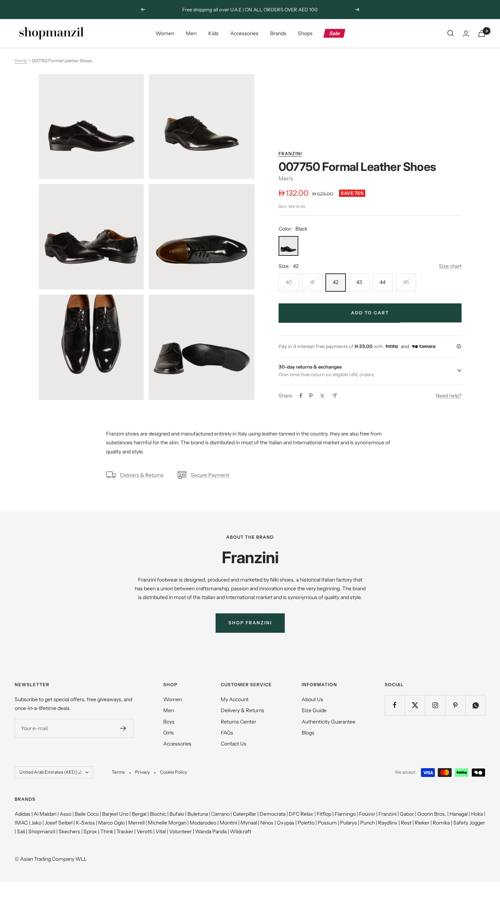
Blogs (308, 732)
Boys (169, 721)
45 (406, 282)
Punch (367, 822)
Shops (305, 33)
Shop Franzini (250, 622)
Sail (21, 831)
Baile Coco (87, 814)
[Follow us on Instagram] (435, 705)
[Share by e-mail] (334, 395)
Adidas (22, 814)
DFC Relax (301, 814)
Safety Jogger (469, 822)
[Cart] (481, 33)
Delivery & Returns (142, 475)
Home (21, 60)
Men (191, 33)
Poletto (306, 822)
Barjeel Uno (115, 814)
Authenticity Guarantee (328, 721)
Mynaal (248, 822)
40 (289, 282)
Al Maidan (45, 814)
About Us (312, 699)
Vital (161, 831)
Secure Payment (210, 475)
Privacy (142, 772)
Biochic (158, 814)
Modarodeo (203, 822)
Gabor (407, 814)
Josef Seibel (58, 822)
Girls (168, 732)
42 (336, 282)
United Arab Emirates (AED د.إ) (50, 772)
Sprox (90, 831)
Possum (327, 822)
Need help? (449, 395)
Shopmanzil (41, 831)
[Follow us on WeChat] (475, 705)
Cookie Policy (173, 772)
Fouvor (367, 814)
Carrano (220, 814)
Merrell (136, 822)
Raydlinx (388, 822)
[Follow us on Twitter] (415, 705)
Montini (228, 822)
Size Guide (314, 710)
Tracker (124, 831)
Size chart (450, 266)
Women (165, 33)
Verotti (144, 831)
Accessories (244, 33)
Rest (406, 822)
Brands (278, 33)
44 (382, 282)
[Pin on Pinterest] (311, 395)
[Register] (123, 728)
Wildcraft (240, 831)
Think (106, 831)
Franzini (290, 153)
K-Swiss (85, 822)
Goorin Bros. (431, 814)
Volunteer (180, 831)
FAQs (227, 732)
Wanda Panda (211, 831)
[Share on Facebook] (300, 395)
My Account (235, 699)
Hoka (477, 814)
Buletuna (197, 814)
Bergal (139, 814)
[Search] (450, 33)
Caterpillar (244, 814)
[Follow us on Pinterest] (455, 705)
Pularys (348, 822)
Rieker (422, 822)
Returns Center (238, 721)
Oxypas (285, 822)
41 (312, 282)
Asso (65, 814)
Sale (335, 33)
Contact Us (233, 743)
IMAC (21, 822)
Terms (118, 772)
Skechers (69, 831)
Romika (441, 822)
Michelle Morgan (167, 822)
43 (359, 282)
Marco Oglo (111, 822)
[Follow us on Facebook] (395, 705)
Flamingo (345, 814)
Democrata (273, 814)
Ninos (266, 822)
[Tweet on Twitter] (322, 395)
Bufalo (176, 814)
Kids (213, 33)
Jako (36, 822)
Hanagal (458, 814)
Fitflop (324, 814)
